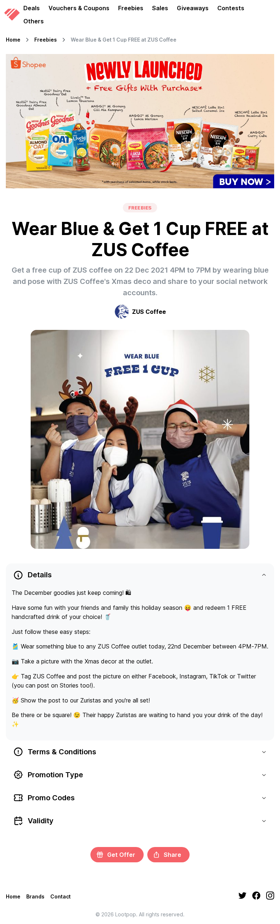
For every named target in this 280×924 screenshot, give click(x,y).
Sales (160, 8)
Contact (60, 896)
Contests (230, 8)
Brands (35, 896)
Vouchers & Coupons (78, 8)
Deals (31, 8)
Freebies (130, 8)
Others (33, 21)
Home (13, 39)
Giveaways (193, 8)
